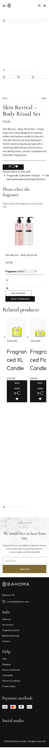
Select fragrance (20, 299)
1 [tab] (4, 70)
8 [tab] (32, 70)
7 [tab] (28, 70)
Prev (5, 98)
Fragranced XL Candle (17, 359)
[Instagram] (20, 729)
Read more (17, 386)
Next (44, 98)
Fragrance (11, 271)
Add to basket (18, 293)
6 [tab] (24, 70)
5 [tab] (20, 70)
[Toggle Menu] (4, 5)
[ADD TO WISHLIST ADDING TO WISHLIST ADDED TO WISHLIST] (13, 167)
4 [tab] (16, 70)
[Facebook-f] (5, 729)
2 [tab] (8, 70)
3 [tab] (12, 70)
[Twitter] (13, 729)
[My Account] (44, 5)
